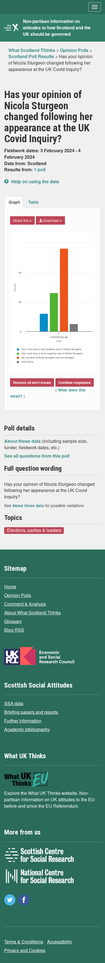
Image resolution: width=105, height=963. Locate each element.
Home (10, 586)
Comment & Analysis (25, 604)
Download (51, 220)
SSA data (13, 703)
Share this (21, 220)
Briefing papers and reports (31, 712)
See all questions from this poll (36, 456)
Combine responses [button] (75, 382)
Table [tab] (33, 202)
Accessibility (59, 941)
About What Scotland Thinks (32, 612)
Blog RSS (14, 630)
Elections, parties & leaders (34, 530)
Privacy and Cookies (24, 950)
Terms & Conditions (23, 941)
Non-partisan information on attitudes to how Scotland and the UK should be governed (57, 27)
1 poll (39, 169)
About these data (23, 441)
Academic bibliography (27, 729)
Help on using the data (34, 181)
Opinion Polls (17, 595)
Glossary (13, 621)
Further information (22, 720)
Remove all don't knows (32, 382)
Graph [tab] (14, 202)
